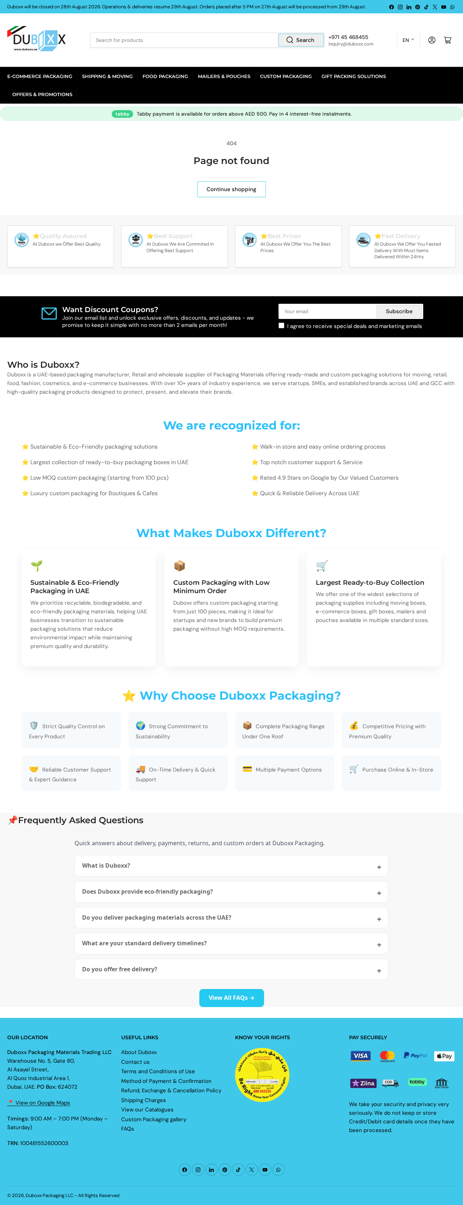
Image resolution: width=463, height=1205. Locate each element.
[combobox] (207, 40)
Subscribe (399, 311)
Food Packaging (165, 76)
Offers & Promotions (42, 94)
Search (305, 40)
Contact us (135, 1062)
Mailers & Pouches (224, 76)
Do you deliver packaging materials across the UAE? (157, 917)
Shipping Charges (143, 1100)
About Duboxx (139, 1052)
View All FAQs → (232, 998)
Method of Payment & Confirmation (166, 1081)
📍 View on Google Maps (38, 1102)
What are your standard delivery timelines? (144, 943)
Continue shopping (231, 189)
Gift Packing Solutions (354, 76)
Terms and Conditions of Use (158, 1071)
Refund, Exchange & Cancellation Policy (171, 1090)
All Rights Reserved (98, 1195)
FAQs (127, 1128)
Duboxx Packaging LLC (49, 1195)
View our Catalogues (147, 1109)
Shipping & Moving (107, 76)
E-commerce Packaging (39, 76)
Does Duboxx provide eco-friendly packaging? (147, 891)
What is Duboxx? (106, 865)
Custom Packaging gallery (153, 1119)
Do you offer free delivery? (119, 969)
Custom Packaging (286, 76)
